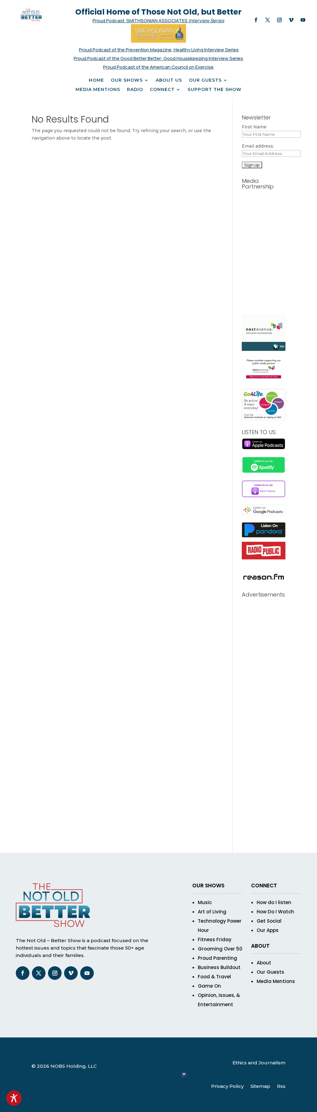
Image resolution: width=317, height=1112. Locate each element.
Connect (162, 89)
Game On (209, 986)
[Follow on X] (267, 20)
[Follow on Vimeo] (291, 20)
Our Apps (268, 930)
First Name (254, 127)
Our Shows (127, 80)
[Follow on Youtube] (302, 20)
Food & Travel (214, 976)
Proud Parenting (217, 958)
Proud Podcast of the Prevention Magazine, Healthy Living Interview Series (159, 49)
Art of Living (212, 911)
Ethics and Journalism (258, 1063)
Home (96, 80)
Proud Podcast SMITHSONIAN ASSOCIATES (141, 20)
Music (205, 902)
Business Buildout (219, 967)
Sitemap (260, 1086)
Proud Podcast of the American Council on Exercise (158, 67)
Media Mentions (98, 89)
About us (169, 80)
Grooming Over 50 (220, 949)
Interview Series (206, 20)
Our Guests (205, 80)
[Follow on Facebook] (255, 20)
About (264, 962)
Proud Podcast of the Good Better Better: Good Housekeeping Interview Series (158, 58)
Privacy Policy (227, 1086)
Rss (281, 1086)
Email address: (258, 146)
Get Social (269, 921)
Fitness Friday (215, 939)
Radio (135, 89)
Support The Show (214, 89)
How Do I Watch (275, 911)
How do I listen (274, 902)
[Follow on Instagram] (279, 20)
